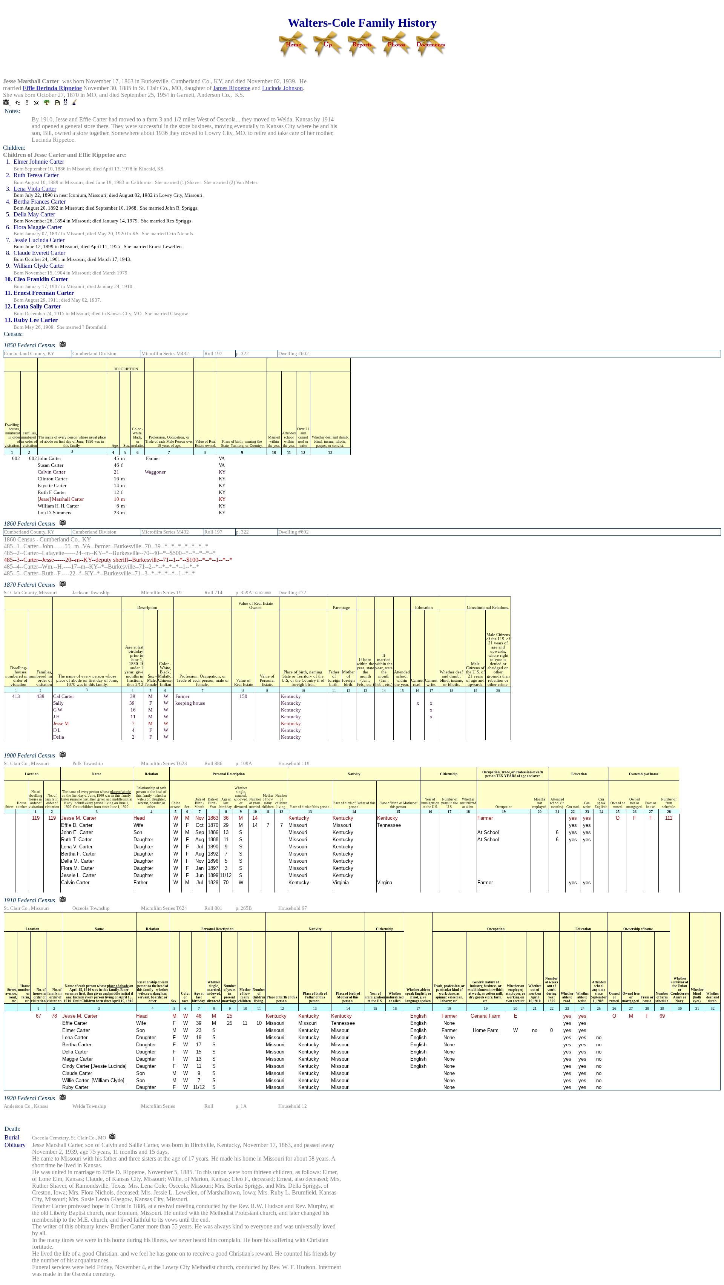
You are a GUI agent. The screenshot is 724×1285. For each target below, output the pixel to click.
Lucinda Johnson (282, 88)
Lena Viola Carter (35, 189)
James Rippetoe (231, 88)
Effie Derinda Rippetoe (52, 88)
